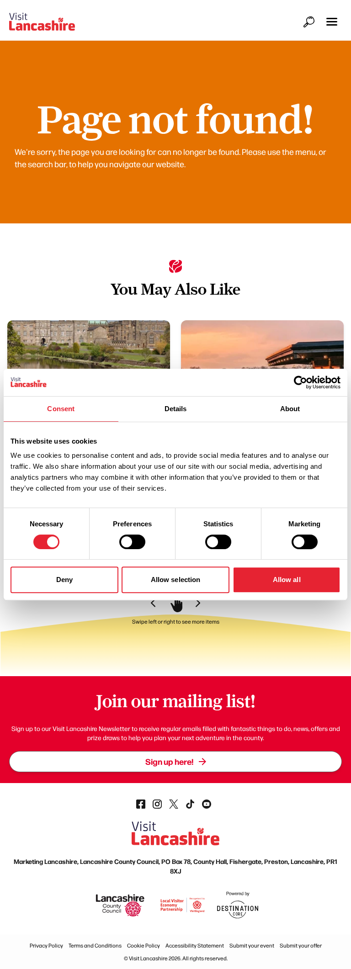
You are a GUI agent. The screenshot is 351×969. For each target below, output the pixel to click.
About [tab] (290, 409)
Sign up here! (169, 761)
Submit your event (251, 945)
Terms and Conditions (95, 945)
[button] (332, 21)
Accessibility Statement (194, 945)
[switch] (132, 542)
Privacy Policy (46, 945)
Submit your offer (301, 945)
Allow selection (176, 579)
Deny (64, 579)
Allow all (287, 579)
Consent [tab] (60, 409)
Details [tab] (176, 409)
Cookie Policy (143, 945)
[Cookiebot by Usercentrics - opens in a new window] (300, 382)
